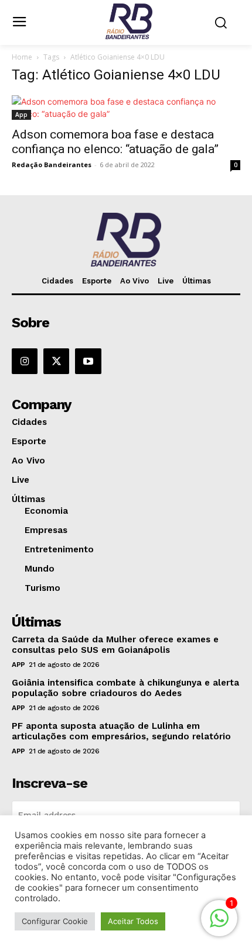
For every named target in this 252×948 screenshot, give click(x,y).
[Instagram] (25, 361)
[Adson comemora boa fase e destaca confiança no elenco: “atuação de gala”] (126, 107)
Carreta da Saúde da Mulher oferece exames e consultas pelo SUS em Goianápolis (115, 644)
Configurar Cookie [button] (55, 921)
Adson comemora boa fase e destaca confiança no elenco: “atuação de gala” (115, 141)
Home (22, 57)
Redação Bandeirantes (51, 164)
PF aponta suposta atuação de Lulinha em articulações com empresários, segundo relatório (121, 731)
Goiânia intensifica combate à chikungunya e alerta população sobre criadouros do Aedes (125, 687)
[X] (56, 361)
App (21, 114)
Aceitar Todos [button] (133, 921)
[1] (219, 924)
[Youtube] (88, 361)
